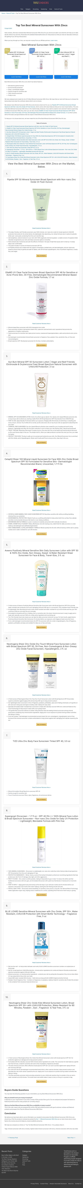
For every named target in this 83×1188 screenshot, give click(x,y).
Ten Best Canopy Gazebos (9, 1159)
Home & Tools (58, 9)
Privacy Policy (35, 1183)
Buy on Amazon (41, 255)
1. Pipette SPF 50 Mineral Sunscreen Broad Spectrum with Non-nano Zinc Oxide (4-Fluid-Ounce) (31, 126)
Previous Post (13, 1137)
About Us (71, 1183)
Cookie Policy (44, 1183)
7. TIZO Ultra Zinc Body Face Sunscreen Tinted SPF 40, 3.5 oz (22, 147)
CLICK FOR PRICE (16, 77)
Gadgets (28, 9)
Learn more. (54, 40)
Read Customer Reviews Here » (41, 228)
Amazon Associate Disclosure (58, 1183)
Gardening (44, 9)
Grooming (36, 9)
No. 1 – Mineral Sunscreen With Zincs (47, 1119)
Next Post (71, 1137)
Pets (22, 9)
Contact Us (78, 1183)
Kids (50, 9)
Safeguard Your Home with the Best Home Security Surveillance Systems (9, 1163)
